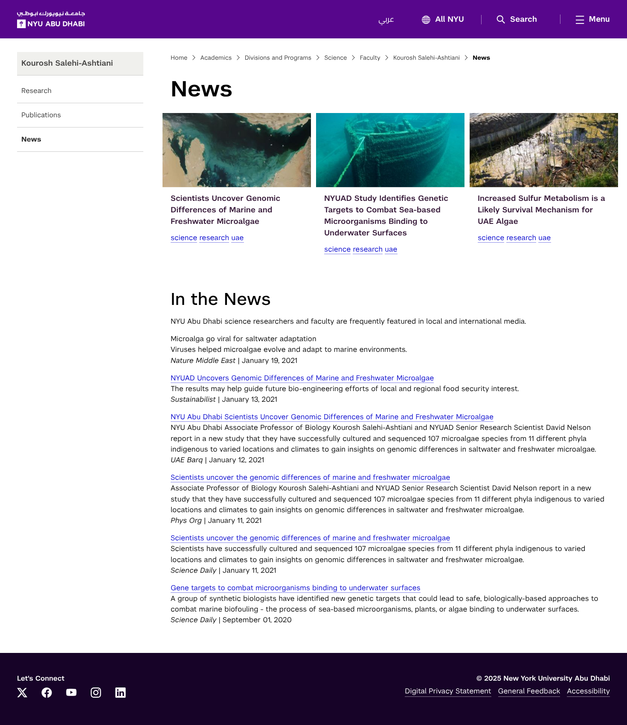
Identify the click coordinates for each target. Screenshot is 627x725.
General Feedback (529, 691)
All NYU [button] (449, 19)
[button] (520, 19)
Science (335, 58)
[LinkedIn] (120, 693)
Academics (216, 58)
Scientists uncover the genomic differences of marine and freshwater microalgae (310, 477)
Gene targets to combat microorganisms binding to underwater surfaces (296, 587)
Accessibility (588, 691)
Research (36, 90)
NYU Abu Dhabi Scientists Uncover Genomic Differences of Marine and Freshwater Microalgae (332, 416)
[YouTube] (71, 693)
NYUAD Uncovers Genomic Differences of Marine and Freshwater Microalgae (302, 378)
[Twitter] (22, 693)
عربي (386, 19)
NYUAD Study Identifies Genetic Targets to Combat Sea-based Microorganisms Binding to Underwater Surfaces (386, 216)
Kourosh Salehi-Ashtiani (426, 58)
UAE (237, 237)
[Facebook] (47, 693)
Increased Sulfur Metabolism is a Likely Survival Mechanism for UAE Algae (541, 210)
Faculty (370, 58)
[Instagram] (96, 693)
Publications (41, 114)
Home (179, 58)
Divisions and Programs (278, 58)
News (31, 139)
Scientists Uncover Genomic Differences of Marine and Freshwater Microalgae (225, 210)
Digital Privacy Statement (448, 691)
